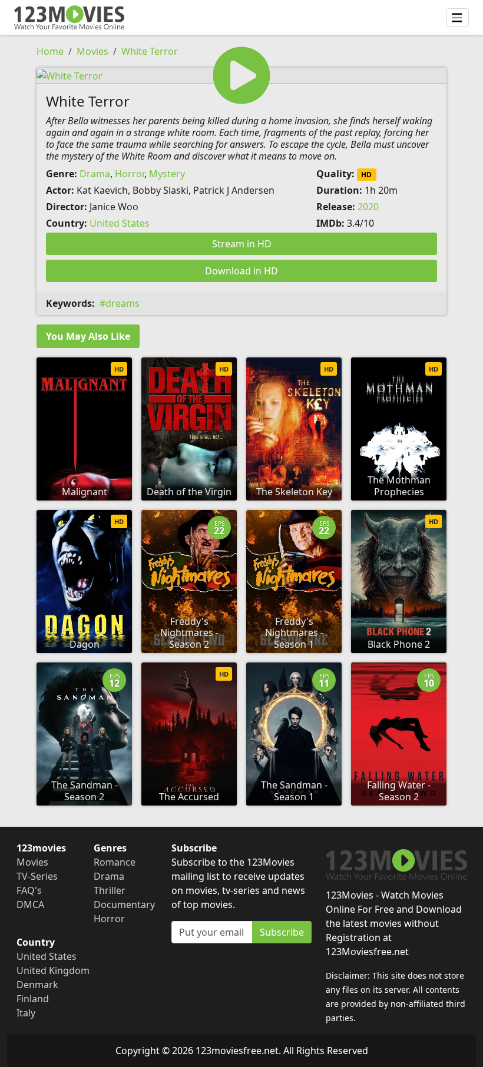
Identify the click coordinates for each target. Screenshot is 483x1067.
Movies (92, 51)
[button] (241, 75)
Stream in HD (242, 243)
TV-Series (37, 876)
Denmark (37, 984)
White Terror (149, 51)
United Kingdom (53, 970)
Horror (129, 173)
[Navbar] (457, 17)
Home (50, 51)
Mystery (167, 173)
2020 (368, 206)
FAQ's (29, 890)
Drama (95, 173)
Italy (25, 1012)
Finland (32, 998)
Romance (114, 862)
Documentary (124, 904)
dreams (122, 303)
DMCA (30, 904)
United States (120, 223)
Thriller (109, 890)
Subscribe (282, 932)
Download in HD (241, 270)
